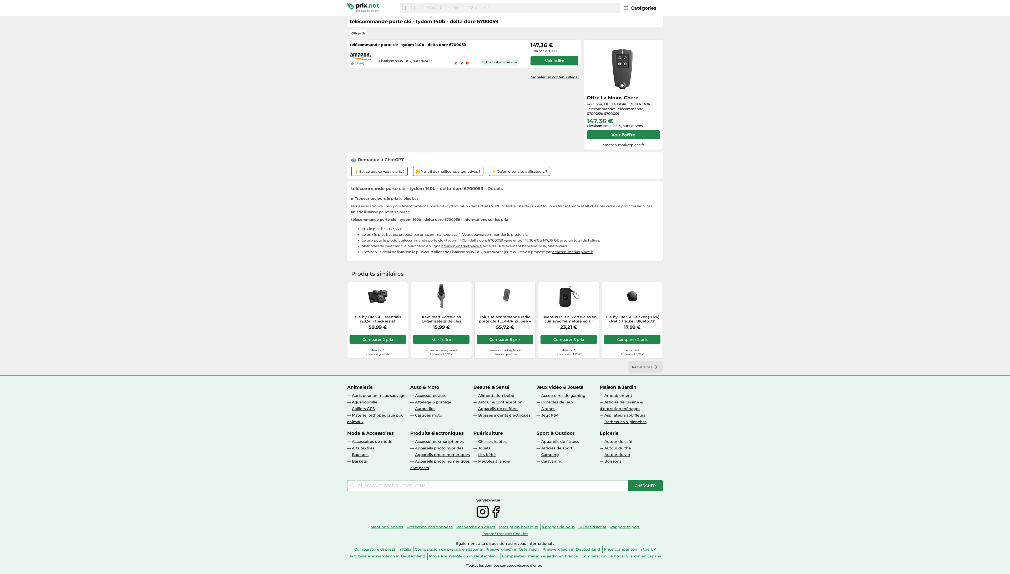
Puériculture (488, 433)
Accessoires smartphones (439, 441)
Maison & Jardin (618, 387)
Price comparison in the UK (630, 549)
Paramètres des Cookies (505, 533)
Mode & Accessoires (370, 433)
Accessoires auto (431, 395)
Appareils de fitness (560, 441)
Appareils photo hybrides (439, 448)
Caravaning (552, 461)
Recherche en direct (476, 527)
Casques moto (428, 415)
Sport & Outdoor (555, 433)
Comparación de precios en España (448, 549)
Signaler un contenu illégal (555, 77)
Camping (550, 454)
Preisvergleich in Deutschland (571, 549)
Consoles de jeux (557, 402)
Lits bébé (487, 454)
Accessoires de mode (372, 441)
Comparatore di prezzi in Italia (382, 549)
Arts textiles (363, 448)
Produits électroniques (437, 433)
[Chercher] (404, 8)
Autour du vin (617, 454)
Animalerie (360, 387)
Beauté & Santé (491, 387)
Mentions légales (387, 527)
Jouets (484, 448)
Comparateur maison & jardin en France (540, 556)
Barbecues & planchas (625, 421)
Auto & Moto (424, 387)
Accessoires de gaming (563, 395)
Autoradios (425, 408)
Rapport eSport (625, 527)
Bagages (360, 454)
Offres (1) (358, 33)
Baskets (359, 461)
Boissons (612, 461)
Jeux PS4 (549, 415)
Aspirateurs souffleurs (624, 415)
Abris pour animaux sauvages (379, 395)
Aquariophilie (364, 402)
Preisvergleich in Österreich (512, 549)
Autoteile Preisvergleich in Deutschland (387, 556)
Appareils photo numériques (442, 454)
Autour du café (618, 441)
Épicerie (609, 433)
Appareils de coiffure (498, 408)
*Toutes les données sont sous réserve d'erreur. (505, 565)
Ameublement (618, 395)
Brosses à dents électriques (504, 415)
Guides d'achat (592, 527)
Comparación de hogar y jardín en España (621, 556)
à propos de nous (558, 527)
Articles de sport (557, 448)
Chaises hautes (492, 441)
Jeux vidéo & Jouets (560, 387)
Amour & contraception (500, 402)
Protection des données (430, 527)
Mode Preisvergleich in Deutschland (463, 556)
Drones (548, 408)
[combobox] (514, 8)
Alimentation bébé (496, 395)
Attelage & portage (433, 402)
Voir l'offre (623, 134)
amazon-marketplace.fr (440, 234)
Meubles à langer (494, 461)
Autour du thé (617, 448)
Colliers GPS (363, 408)
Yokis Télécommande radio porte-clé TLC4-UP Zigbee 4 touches (505, 319)
